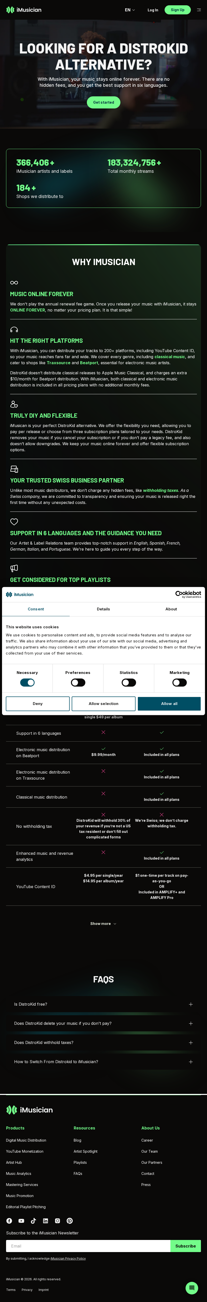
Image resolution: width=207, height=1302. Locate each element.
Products (15, 1127)
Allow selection (104, 703)
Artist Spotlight (85, 1151)
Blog (77, 1140)
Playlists (80, 1162)
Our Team (149, 1151)
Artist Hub (14, 1162)
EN (128, 9)
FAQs (78, 1173)
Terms (11, 1290)
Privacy (27, 1290)
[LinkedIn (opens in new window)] (45, 1221)
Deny (38, 703)
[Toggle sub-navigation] (199, 10)
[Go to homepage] (23, 9)
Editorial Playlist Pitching (26, 1207)
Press (146, 1184)
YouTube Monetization (24, 1151)
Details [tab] (103, 609)
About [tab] (171, 609)
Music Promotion (20, 1196)
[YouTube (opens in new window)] (21, 1221)
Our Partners (151, 1162)
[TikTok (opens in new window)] (33, 1221)
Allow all (169, 703)
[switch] (78, 682)
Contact (147, 1173)
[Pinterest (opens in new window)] (70, 1221)
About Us (150, 1127)
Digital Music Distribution (26, 1140)
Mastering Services (22, 1184)
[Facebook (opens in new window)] (9, 1221)
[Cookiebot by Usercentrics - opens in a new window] (179, 594)
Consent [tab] (36, 609)
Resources (84, 1127)
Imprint (44, 1290)
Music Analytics (18, 1173)
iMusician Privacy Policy (68, 1258)
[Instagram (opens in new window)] (58, 1221)
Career (147, 1140)
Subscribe (185, 1246)
